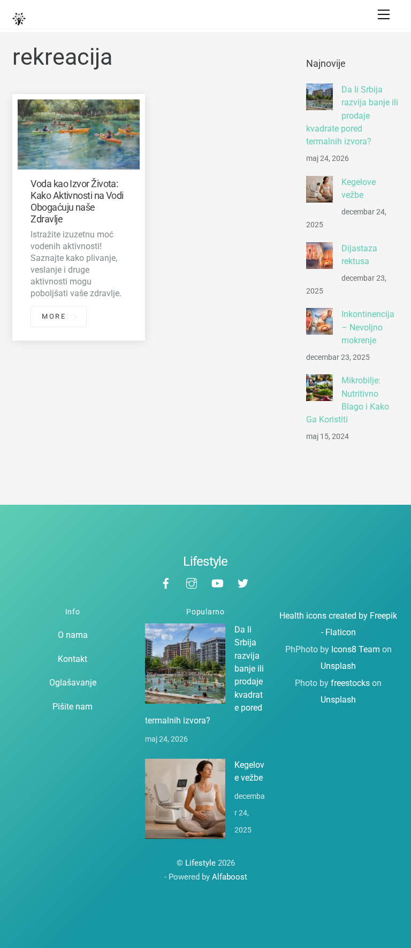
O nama (73, 635)
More (54, 317)
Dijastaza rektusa (359, 254)
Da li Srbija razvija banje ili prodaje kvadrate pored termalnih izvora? (352, 115)
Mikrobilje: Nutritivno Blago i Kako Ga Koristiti (347, 400)
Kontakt (72, 659)
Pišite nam (72, 707)
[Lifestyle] (19, 21)
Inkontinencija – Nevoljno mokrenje (367, 327)
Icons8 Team (355, 649)
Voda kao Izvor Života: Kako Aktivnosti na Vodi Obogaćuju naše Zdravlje (77, 201)
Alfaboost (229, 877)
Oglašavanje (72, 682)
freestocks (350, 683)
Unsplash (338, 666)
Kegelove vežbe (358, 188)
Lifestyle (200, 863)
